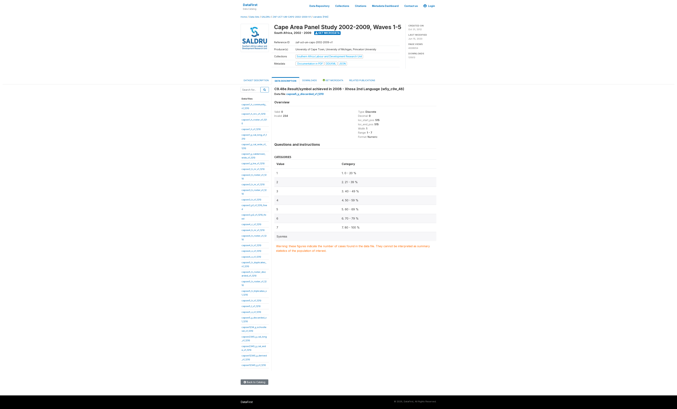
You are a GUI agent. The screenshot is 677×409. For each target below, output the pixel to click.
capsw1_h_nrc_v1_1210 (254, 113)
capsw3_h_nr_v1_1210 (253, 184)
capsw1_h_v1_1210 (251, 129)
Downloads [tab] (309, 80)
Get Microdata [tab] (334, 80)
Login (431, 6)
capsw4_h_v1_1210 (251, 245)
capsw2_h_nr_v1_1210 (253, 169)
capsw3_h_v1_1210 (251, 199)
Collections (342, 6)
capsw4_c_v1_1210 (251, 224)
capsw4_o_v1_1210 (251, 250)
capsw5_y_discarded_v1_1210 (305, 93)
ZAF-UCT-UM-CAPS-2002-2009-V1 (292, 17)
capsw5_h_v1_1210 (251, 300)
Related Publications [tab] (362, 80)
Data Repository (319, 6)
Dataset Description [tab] (256, 80)
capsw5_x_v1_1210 (251, 312)
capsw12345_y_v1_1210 (254, 365)
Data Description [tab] (285, 81)
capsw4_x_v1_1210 (251, 256)
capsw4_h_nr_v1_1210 (253, 230)
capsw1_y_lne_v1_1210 (253, 163)
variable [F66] (320, 17)
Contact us (411, 6)
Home (244, 17)
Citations (360, 6)
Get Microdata (329, 32)
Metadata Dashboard (385, 6)
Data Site (254, 17)
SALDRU (265, 17)
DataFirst (250, 5)
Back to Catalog (255, 382)
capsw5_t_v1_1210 (251, 306)
